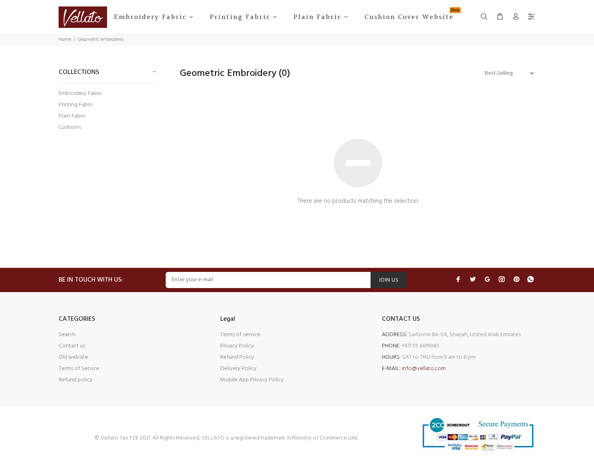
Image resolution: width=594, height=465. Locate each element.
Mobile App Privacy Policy (252, 380)
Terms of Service (79, 368)
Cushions (70, 127)
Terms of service (240, 334)
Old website (73, 357)
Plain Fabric (72, 116)
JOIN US (388, 280)
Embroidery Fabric (80, 93)
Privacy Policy (237, 346)
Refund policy (76, 380)
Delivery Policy (238, 368)
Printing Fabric (76, 104)
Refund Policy (237, 357)
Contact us (72, 346)
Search (67, 334)
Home (65, 40)
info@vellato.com (424, 368)
